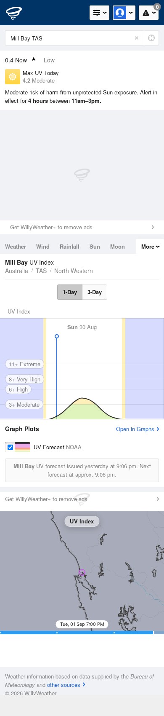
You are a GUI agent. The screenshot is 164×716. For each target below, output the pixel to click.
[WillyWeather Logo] (19, 12)
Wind (43, 246)
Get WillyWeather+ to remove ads (51, 227)
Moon (117, 246)
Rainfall (69, 246)
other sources (63, 685)
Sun (95, 246)
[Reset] (136, 38)
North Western (73, 270)
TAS (41, 270)
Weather (15, 246)
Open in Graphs (135, 429)
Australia (16, 270)
